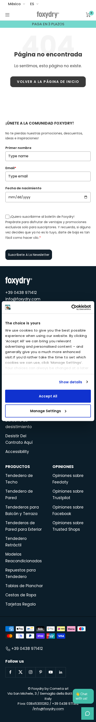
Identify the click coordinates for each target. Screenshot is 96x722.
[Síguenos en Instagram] (30, 672)
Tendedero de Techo (19, 479)
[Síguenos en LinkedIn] (61, 672)
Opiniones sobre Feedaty (67, 479)
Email (10, 168)
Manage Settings (45, 410)
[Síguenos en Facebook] (10, 672)
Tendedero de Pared (19, 494)
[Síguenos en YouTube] (51, 672)
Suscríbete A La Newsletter (28, 254)
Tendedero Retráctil (16, 542)
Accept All (48, 396)
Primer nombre (18, 148)
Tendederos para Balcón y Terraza (22, 510)
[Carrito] (88, 15)
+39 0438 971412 (21, 292)
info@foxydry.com (22, 299)
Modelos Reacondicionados (23, 557)
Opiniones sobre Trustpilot (67, 494)
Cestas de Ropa (20, 595)
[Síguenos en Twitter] (20, 672)
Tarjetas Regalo (20, 604)
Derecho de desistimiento (18, 423)
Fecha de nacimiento (23, 188)
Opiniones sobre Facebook (67, 510)
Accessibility (17, 451)
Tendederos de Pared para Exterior (23, 526)
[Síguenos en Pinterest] (40, 672)
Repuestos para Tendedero (20, 573)
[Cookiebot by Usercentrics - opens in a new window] (71, 307)
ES (32, 3)
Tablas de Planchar (24, 585)
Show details (70, 381)
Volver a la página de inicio (48, 81)
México (14, 3)
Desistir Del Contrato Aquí (19, 439)
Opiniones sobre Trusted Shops (67, 526)
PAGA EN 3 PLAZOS (48, 24)
